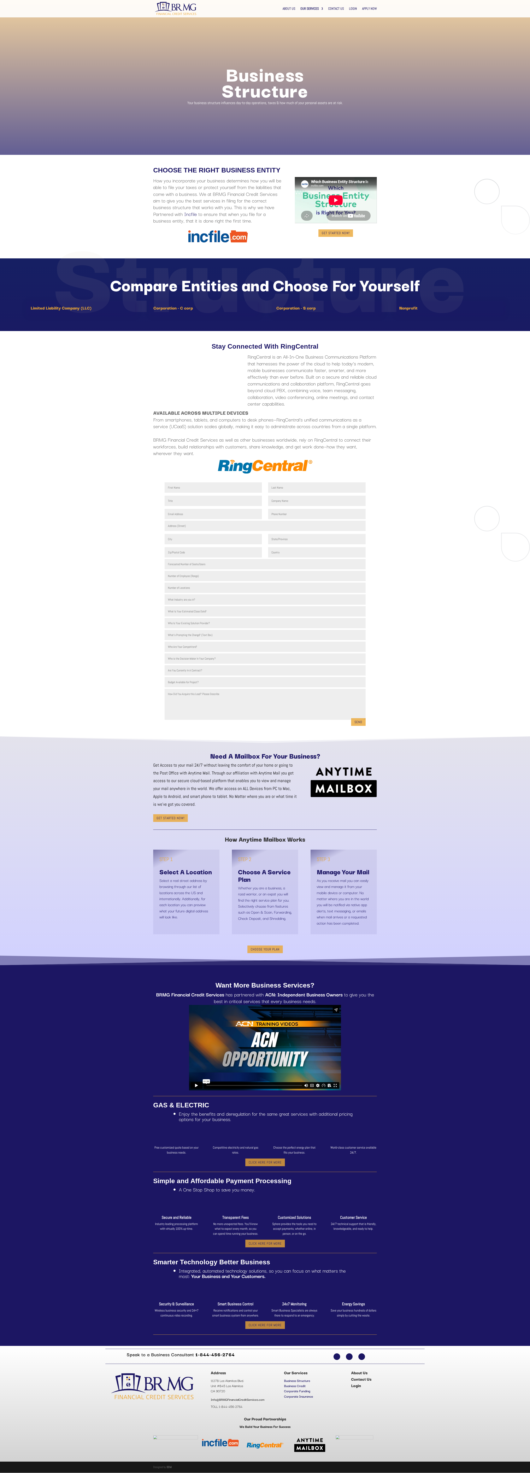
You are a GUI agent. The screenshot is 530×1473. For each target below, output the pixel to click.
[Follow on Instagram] (361, 1356)
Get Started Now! (336, 233)
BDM (169, 1467)
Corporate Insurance (298, 1396)
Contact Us (336, 9)
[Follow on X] (349, 1356)
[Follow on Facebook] (337, 1356)
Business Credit (295, 1385)
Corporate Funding (297, 1390)
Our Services (309, 9)
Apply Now (369, 9)
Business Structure (297, 1380)
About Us (289, 9)
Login (353, 9)
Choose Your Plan (265, 949)
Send (358, 722)
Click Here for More (265, 1162)
